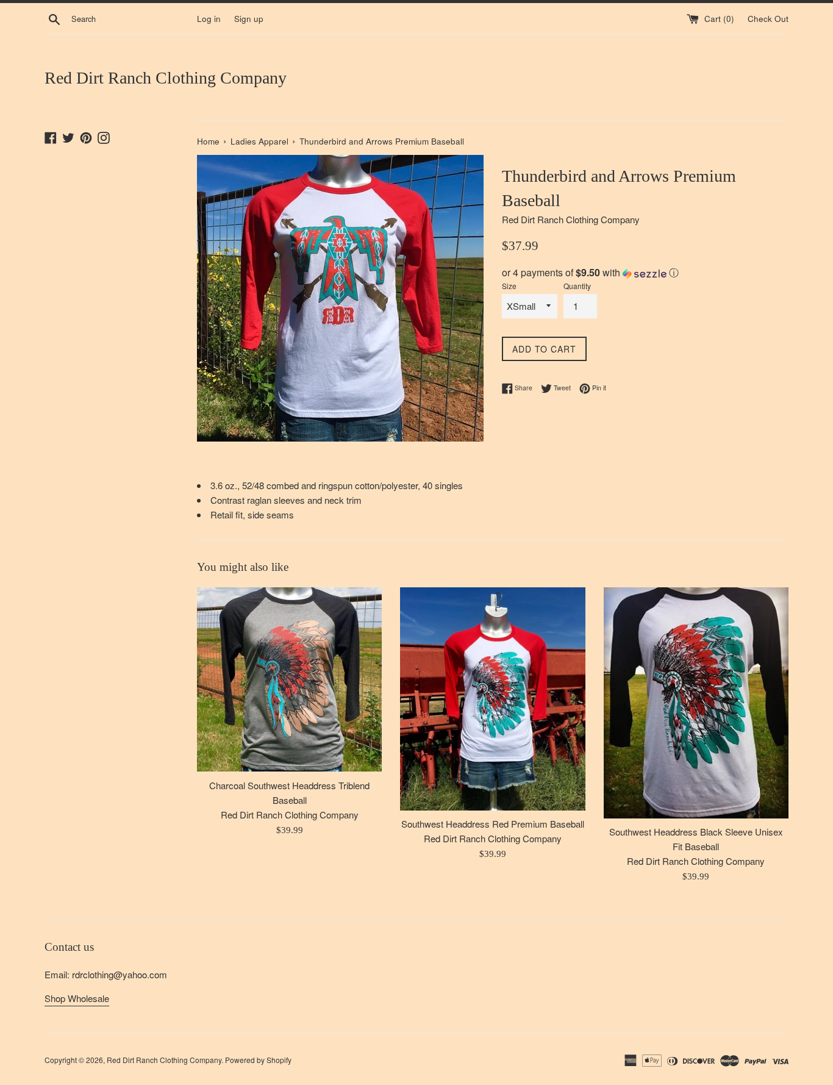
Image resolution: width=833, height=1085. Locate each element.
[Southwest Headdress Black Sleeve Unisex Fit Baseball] (696, 702)
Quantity (577, 286)
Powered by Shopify (258, 1060)
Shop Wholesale (77, 998)
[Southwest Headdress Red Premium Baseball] (492, 699)
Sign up (248, 18)
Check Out (768, 18)
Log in (209, 18)
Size (509, 286)
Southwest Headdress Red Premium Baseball (492, 823)
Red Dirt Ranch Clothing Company (166, 77)
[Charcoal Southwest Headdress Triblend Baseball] (289, 679)
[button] (645, 272)
